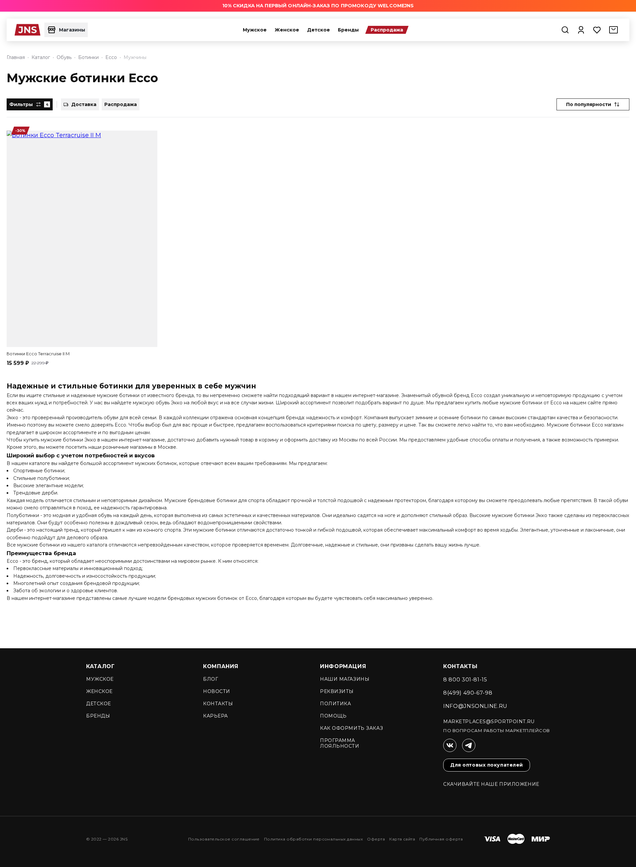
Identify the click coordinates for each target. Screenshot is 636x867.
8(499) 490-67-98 (467, 693)
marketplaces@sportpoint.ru (489, 721)
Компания (220, 666)
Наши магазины (344, 679)
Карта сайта (402, 839)
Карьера (215, 716)
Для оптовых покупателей (486, 765)
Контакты (218, 704)
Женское (287, 30)
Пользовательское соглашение (224, 839)
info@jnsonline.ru (475, 706)
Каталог (100, 666)
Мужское (255, 30)
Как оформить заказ (351, 728)
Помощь (333, 716)
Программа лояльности (339, 743)
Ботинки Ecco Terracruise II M (38, 353)
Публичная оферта (441, 839)
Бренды (348, 30)
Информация (343, 666)
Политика (335, 704)
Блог (210, 679)
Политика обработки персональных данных (313, 839)
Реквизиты (337, 691)
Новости (216, 691)
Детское (318, 30)
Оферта (376, 839)
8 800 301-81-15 (465, 679)
